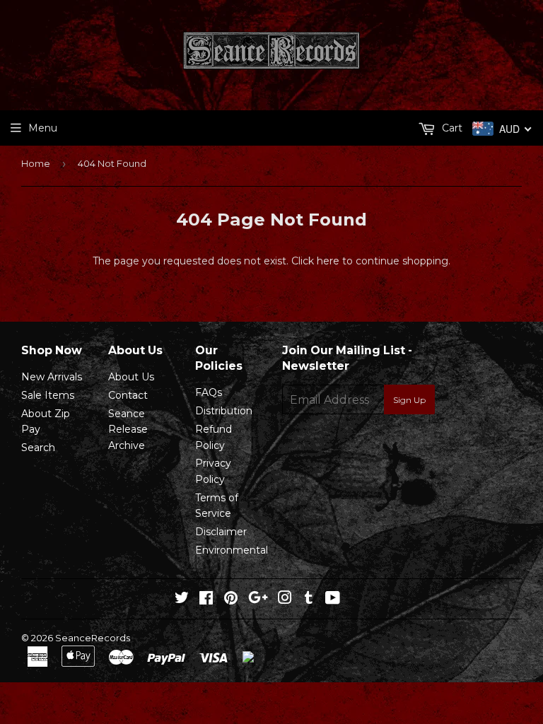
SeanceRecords (92, 637)
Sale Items (47, 395)
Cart (450, 128)
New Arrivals (51, 376)
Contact (128, 395)
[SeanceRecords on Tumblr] (308, 599)
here (328, 261)
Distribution (223, 410)
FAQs (208, 392)
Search (38, 447)
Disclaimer (221, 531)
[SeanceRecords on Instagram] (285, 599)
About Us (131, 376)
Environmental (231, 550)
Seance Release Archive (128, 429)
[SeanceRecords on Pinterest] (230, 599)
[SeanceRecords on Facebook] (206, 599)
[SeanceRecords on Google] (258, 599)
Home (35, 163)
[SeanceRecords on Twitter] (182, 599)
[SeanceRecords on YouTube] (332, 599)
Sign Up (409, 400)
